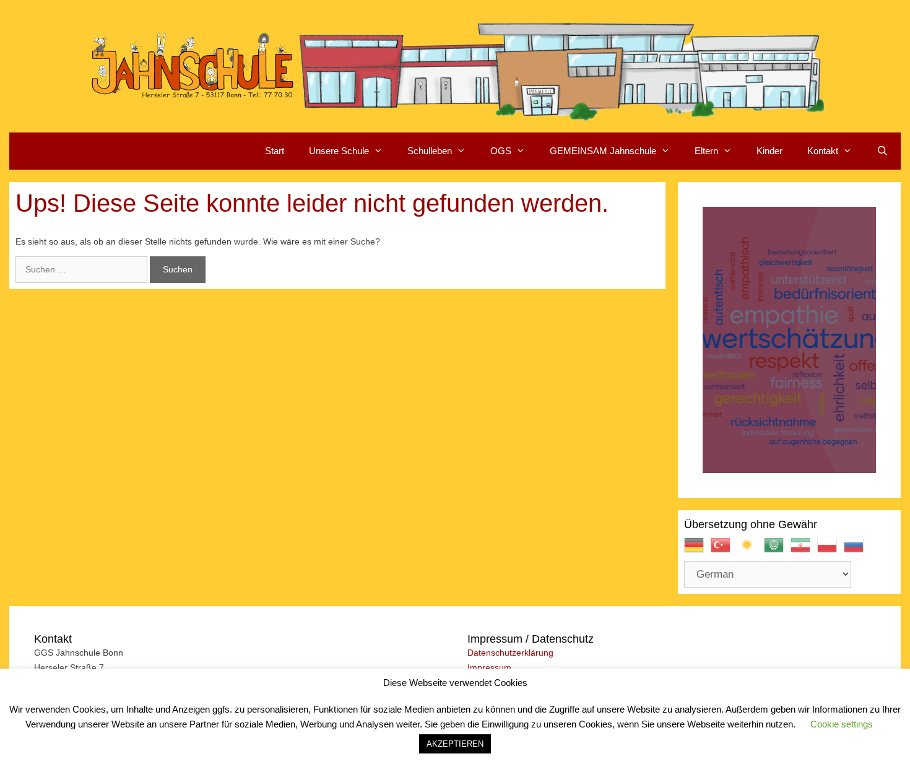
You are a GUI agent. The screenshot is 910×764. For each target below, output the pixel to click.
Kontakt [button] (822, 150)
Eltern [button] (706, 150)
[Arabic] (777, 551)
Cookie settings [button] (841, 724)
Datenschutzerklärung (510, 653)
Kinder (769, 150)
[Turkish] (724, 551)
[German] (697, 551)
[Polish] (830, 551)
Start (274, 150)
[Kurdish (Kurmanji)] (750, 551)
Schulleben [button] (429, 150)
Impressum (489, 667)
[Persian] (804, 551)
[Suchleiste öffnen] (882, 151)
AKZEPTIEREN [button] (455, 744)
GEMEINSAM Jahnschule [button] (603, 150)
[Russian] (857, 551)
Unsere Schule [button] (339, 150)
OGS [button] (500, 150)
